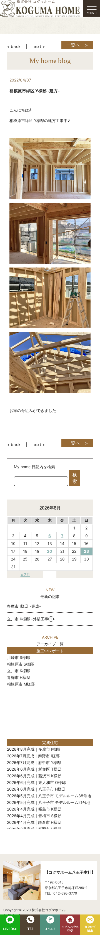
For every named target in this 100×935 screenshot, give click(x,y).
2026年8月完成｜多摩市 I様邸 (33, 749)
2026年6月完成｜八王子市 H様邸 (36, 789)
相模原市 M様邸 (21, 684)
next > (38, 46)
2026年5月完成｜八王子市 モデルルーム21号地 (48, 802)
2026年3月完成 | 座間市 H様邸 (34, 829)
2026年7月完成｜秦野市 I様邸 (33, 755)
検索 (74, 478)
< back (14, 46)
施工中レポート (50, 650)
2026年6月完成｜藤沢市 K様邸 (34, 775)
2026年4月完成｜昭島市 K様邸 (34, 809)
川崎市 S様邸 (18, 657)
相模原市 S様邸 (20, 664)
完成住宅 (50, 742)
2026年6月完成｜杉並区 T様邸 (34, 769)
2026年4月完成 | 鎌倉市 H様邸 (34, 822)
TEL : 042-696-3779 (61, 893)
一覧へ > (77, 45)
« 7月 (25, 574)
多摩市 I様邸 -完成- (24, 606)
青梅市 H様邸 (18, 677)
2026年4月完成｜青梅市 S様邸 (34, 815)
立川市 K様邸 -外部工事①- (31, 618)
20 (49, 551)
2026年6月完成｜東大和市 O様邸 (36, 782)
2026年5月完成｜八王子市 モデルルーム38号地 (49, 795)
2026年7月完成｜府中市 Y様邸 (34, 762)
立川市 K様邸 (18, 670)
